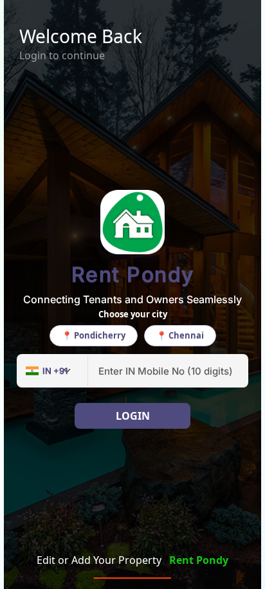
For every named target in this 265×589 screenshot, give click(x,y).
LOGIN (133, 416)
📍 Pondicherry (93, 335)
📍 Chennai (180, 335)
